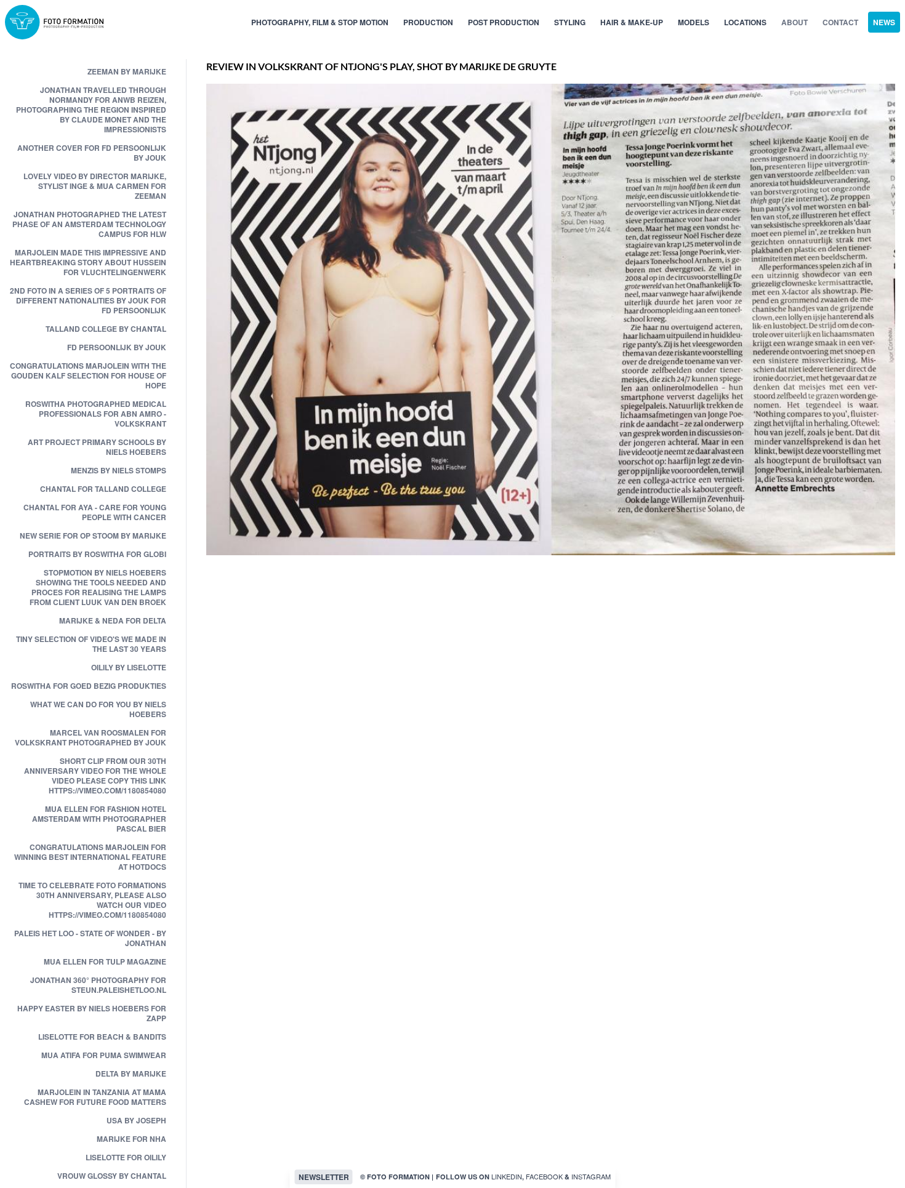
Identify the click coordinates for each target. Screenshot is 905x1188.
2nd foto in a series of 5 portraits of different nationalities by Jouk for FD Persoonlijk (88, 300)
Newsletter (324, 1176)
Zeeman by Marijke (126, 71)
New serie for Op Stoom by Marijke (93, 535)
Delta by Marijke (130, 1073)
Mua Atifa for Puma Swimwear (103, 1055)
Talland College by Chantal (106, 328)
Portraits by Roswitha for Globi (97, 554)
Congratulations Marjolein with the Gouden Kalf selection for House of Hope (88, 375)
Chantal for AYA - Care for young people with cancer (94, 512)
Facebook (544, 1176)
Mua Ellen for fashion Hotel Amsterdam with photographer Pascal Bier (99, 818)
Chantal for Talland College (103, 488)
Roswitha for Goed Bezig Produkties (88, 685)
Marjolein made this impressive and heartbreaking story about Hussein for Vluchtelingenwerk (88, 262)
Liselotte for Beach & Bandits (102, 1036)
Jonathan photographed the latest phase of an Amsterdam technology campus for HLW (89, 224)
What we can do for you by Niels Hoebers (98, 709)
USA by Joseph (136, 1120)
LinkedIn (506, 1176)
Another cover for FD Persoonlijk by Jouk (91, 152)
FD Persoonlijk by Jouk (116, 347)
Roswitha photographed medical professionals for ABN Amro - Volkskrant (95, 413)
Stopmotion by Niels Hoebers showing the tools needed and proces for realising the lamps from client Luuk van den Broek (98, 587)
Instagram (591, 1176)
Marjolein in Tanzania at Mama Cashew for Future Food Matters (95, 1096)
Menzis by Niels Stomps (118, 470)
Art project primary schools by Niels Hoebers (97, 446)
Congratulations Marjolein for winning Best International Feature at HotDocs (90, 856)
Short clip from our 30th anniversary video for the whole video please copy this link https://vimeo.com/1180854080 (95, 775)
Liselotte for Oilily (126, 1157)
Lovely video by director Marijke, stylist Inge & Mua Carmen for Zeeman (94, 186)
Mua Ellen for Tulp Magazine (105, 961)
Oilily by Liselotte (128, 667)
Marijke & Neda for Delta (112, 620)
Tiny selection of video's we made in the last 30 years (91, 643)
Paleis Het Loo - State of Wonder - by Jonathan (90, 938)
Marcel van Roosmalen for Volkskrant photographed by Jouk (90, 737)
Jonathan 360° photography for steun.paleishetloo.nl (98, 984)
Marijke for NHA (131, 1138)
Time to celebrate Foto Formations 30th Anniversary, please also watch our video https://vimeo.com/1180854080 (92, 900)
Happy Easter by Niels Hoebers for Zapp (91, 1013)
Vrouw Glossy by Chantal (111, 1175)
